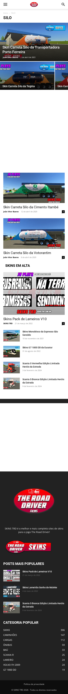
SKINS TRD (8, 323)
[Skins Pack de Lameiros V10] (34, 293)
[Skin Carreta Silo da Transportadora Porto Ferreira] (34, 42)
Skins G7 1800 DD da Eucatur (37, 347)
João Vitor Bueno (10, 57)
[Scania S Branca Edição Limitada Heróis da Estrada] (11, 383)
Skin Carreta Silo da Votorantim (27, 253)
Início (5, 13)
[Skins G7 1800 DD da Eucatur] (11, 351)
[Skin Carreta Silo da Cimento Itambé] (34, 188)
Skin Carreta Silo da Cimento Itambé (30, 207)
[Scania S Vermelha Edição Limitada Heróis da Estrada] (11, 367)
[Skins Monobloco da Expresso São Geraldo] (11, 336)
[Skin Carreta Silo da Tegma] (27, 82)
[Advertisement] (34, 137)
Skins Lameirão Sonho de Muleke (39, 587)
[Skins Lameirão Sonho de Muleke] (11, 591)
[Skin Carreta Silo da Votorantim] (34, 233)
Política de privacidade (34, 684)
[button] (5, 4)
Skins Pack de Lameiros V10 (25, 319)
